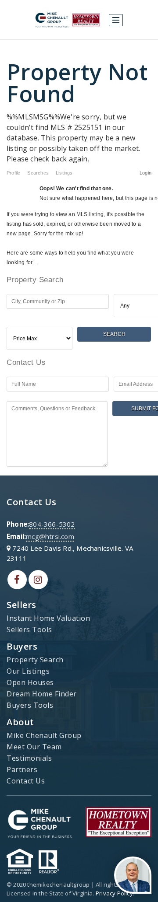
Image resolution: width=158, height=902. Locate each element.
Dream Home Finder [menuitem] (42, 694)
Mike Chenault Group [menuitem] (44, 735)
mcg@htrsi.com (50, 536)
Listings (64, 172)
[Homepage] (67, 20)
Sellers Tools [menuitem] (29, 629)
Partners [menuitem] (22, 769)
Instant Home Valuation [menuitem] (48, 618)
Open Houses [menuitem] (30, 682)
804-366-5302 (52, 524)
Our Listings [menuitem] (28, 671)
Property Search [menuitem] (35, 659)
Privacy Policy (114, 893)
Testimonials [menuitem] (29, 758)
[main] (79, 257)
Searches (38, 172)
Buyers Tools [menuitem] (30, 705)
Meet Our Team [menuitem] (34, 747)
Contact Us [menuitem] (26, 781)
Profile (13, 172)
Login (145, 172)
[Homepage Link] (39, 821)
